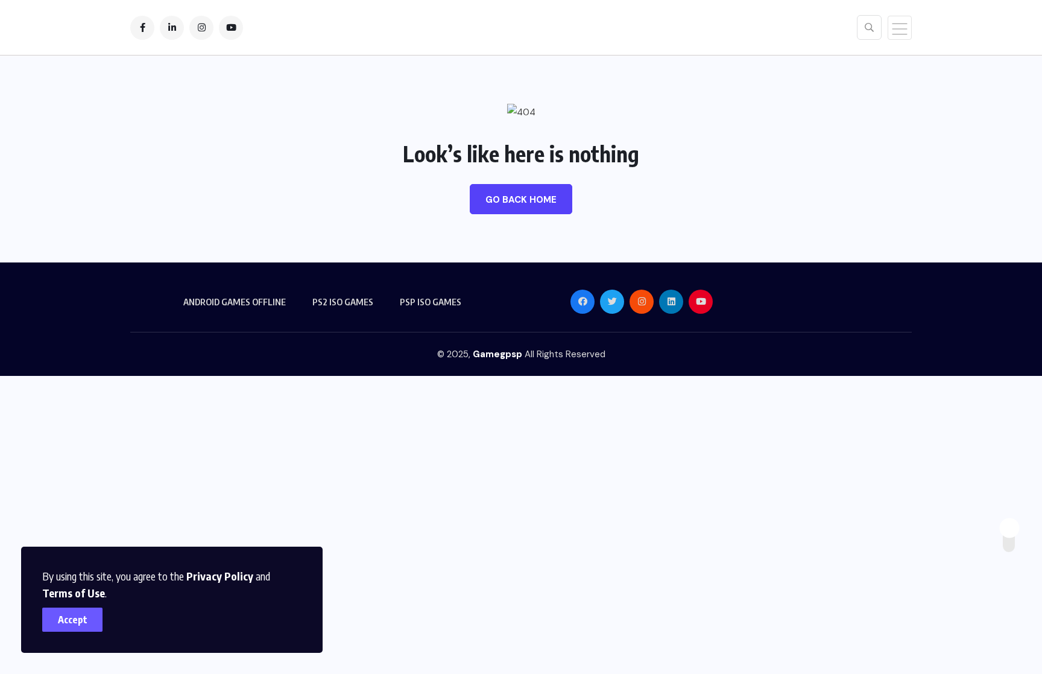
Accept (72, 620)
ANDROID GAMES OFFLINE (234, 301)
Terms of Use (73, 593)
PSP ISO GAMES (430, 301)
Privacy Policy (219, 576)
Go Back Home (521, 200)
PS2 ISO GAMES (342, 301)
